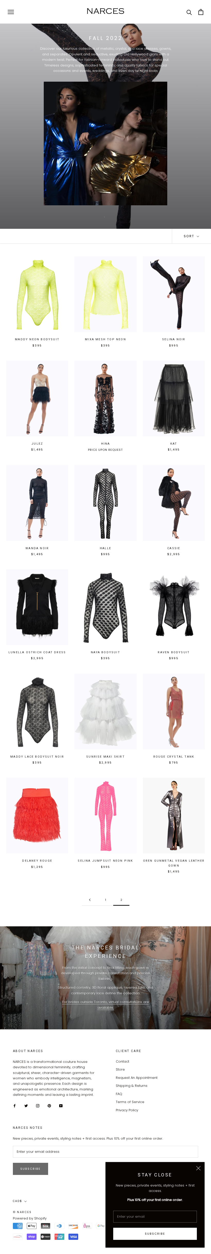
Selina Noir (173, 339)
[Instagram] (37, 1105)
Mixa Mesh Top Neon (105, 339)
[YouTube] (61, 1105)
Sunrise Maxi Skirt (105, 756)
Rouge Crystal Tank (174, 756)
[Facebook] (14, 1105)
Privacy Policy (127, 1110)
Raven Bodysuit (174, 652)
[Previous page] (90, 900)
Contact (122, 1061)
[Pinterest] (49, 1105)
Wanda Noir (37, 548)
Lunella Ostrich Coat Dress (37, 652)
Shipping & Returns (131, 1085)
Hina (105, 443)
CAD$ (17, 1201)
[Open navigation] (11, 12)
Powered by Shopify (30, 1218)
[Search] (189, 12)
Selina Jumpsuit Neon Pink (105, 860)
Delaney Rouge (37, 860)
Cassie (173, 548)
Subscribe (155, 1234)
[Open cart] (200, 12)
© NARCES (22, 1212)
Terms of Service (130, 1101)
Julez (37, 443)
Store (120, 1069)
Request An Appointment (136, 1077)
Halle (105, 548)
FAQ (119, 1093)
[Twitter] (26, 1105)
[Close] (198, 1168)
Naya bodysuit (105, 652)
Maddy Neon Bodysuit (37, 339)
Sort (190, 236)
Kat (173, 443)
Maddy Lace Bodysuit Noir (37, 756)
